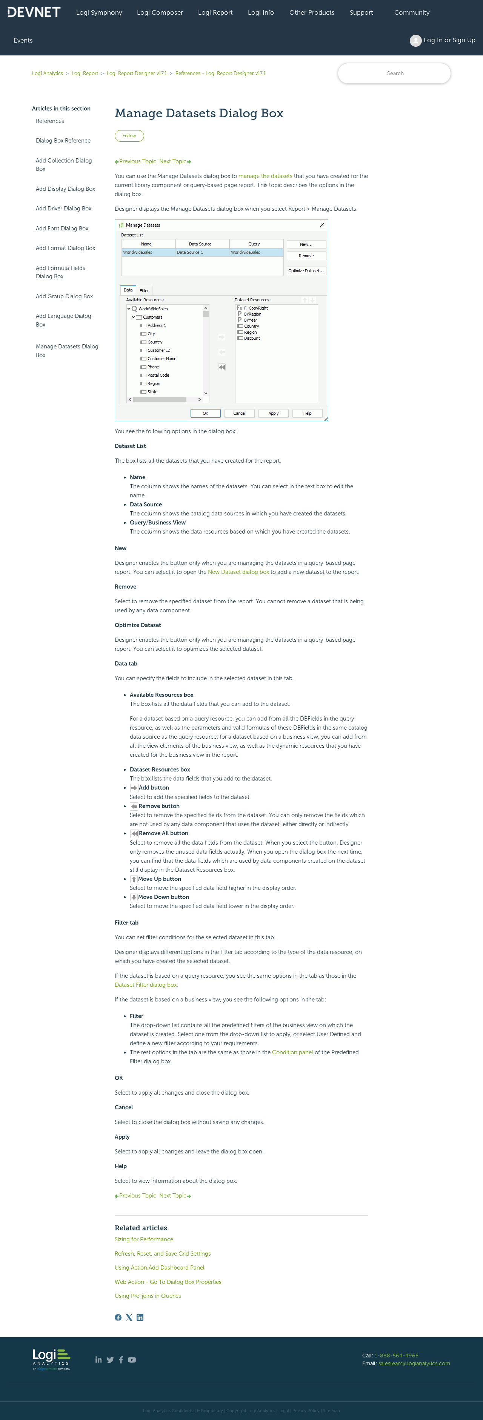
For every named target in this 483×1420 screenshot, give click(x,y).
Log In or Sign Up (448, 40)
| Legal (282, 1410)
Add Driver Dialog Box (63, 208)
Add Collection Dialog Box (64, 165)
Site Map (331, 1410)
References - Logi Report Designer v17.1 (220, 73)
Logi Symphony (99, 12)
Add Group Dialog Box (64, 296)
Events (23, 40)
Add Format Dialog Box (65, 248)
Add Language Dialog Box (63, 320)
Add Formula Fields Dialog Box (60, 272)
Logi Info (261, 12)
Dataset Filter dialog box (146, 984)
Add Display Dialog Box (65, 189)
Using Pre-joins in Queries (148, 1296)
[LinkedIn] (140, 1317)
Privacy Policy (306, 1410)
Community (411, 12)
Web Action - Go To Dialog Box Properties (168, 1282)
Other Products (312, 12)
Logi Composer (160, 12)
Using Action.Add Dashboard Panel (160, 1267)
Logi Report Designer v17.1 (137, 73)
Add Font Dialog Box (62, 228)
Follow (129, 135)
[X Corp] (129, 1317)
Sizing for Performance (144, 1239)
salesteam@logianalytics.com (414, 1363)
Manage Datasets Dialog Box (67, 351)
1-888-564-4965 (396, 1355)
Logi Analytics (47, 73)
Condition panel (292, 1052)
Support (361, 12)
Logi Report (215, 12)
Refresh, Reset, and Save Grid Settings (163, 1253)
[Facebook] (118, 1317)
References (50, 121)
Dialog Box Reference (63, 140)
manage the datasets (265, 176)
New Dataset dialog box (238, 572)
